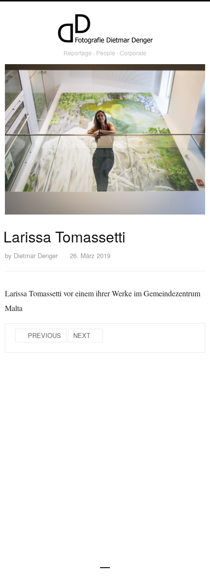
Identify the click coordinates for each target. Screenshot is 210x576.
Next (81, 335)
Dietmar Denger (36, 255)
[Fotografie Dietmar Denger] (105, 30)
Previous (44, 335)
